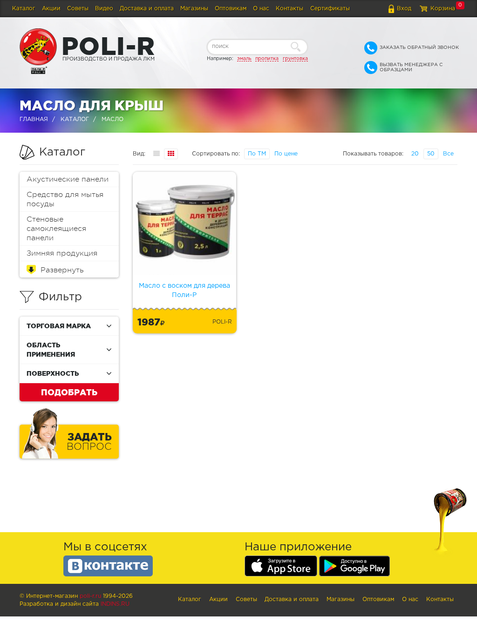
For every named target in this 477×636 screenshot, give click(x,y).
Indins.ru (115, 604)
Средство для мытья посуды (65, 199)
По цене (286, 153)
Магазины (194, 8)
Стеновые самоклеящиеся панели (56, 228)
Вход (404, 8)
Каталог (23, 8)
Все (448, 153)
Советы (78, 8)
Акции (51, 8)
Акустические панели (68, 179)
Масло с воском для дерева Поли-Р (184, 290)
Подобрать (69, 392)
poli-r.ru (90, 596)
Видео (104, 8)
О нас (261, 8)
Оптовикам (230, 8)
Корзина (442, 8)
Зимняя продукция (62, 253)
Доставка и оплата (147, 8)
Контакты (289, 8)
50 (431, 153)
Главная (34, 119)
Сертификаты (330, 8)
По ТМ (257, 153)
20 (415, 153)
